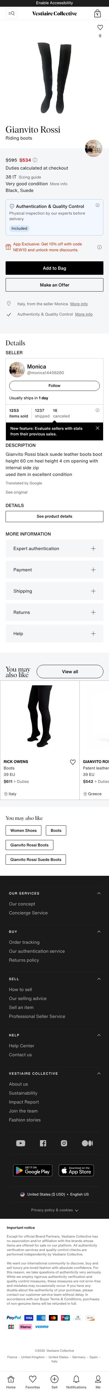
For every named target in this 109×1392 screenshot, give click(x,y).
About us (18, 1084)
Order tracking (24, 942)
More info (58, 184)
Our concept (22, 903)
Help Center (21, 1045)
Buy (13, 931)
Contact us (20, 1054)
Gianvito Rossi (33, 130)
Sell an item (21, 1007)
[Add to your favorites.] (73, 762)
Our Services (24, 893)
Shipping (22, 591)
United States (58, 1357)
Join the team (23, 1110)
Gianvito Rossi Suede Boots (35, 860)
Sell (14, 979)
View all (70, 671)
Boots (56, 831)
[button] (97, 13)
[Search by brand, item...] (11, 13)
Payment (22, 569)
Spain (93, 1357)
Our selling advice (28, 998)
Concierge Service (28, 912)
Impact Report (24, 1101)
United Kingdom (33, 1357)
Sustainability (23, 1093)
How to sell (20, 989)
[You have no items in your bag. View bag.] (97, 13)
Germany (79, 1357)
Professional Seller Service (37, 1016)
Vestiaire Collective (33, 1073)
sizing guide (30, 177)
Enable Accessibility (54, 3)
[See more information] (99, 247)
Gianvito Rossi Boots (29, 845)
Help (18, 633)
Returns (21, 612)
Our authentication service (37, 951)
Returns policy (24, 960)
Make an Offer (54, 284)
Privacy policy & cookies (52, 1210)
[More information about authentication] (97, 205)
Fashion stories (25, 1119)
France (12, 1357)
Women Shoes (23, 831)
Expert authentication (36, 548)
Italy (54, 1361)
